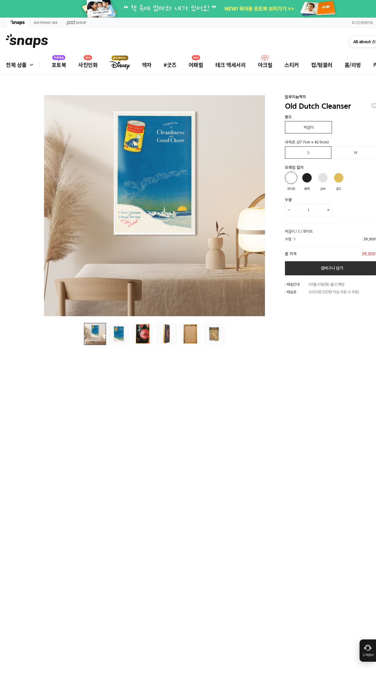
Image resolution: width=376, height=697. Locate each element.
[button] (256, 206)
